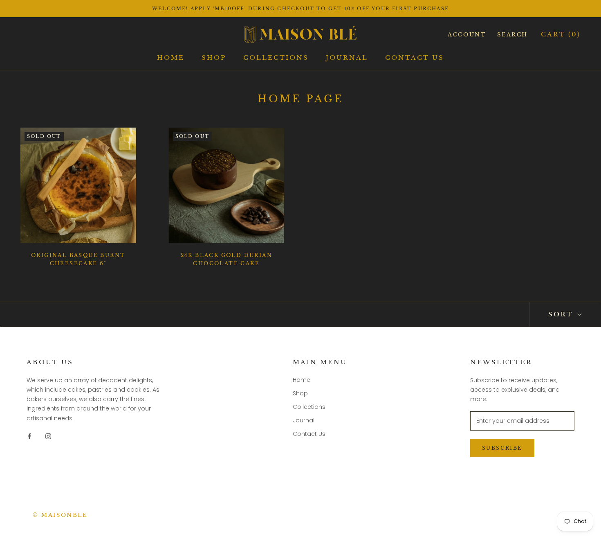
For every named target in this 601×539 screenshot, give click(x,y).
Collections (276, 57)
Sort (562, 314)
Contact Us (414, 57)
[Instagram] (48, 436)
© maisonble (60, 515)
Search (512, 34)
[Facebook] (29, 436)
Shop (214, 57)
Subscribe (502, 448)
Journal (347, 57)
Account (467, 34)
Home (170, 57)
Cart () (561, 34)
